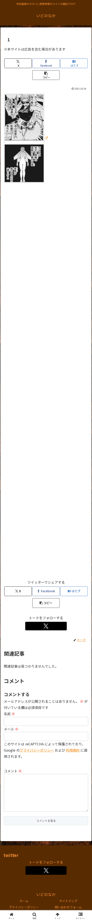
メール (11, 728)
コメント (13, 770)
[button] (46, 75)
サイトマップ (68, 901)
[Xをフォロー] (46, 626)
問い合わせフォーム (68, 907)
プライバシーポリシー (37, 750)
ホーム (23, 901)
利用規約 (73, 750)
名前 (9, 713)
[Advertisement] (46, 383)
